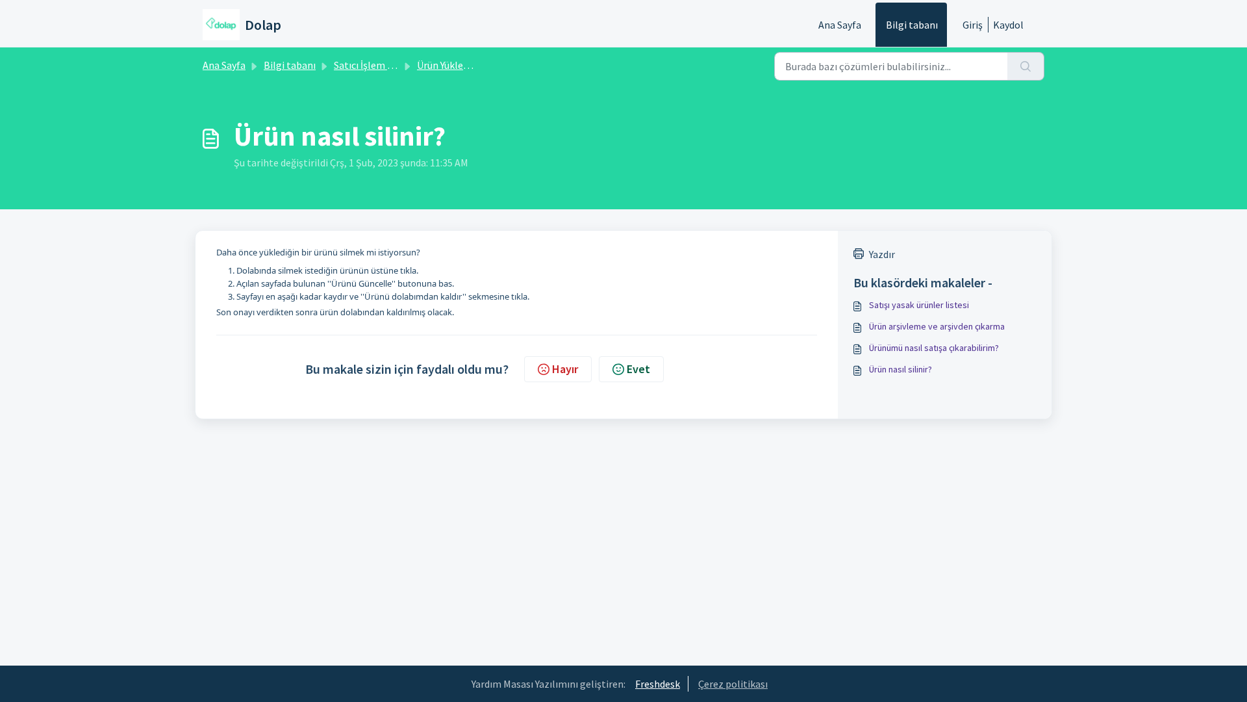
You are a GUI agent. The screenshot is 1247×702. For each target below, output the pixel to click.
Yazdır (882, 254)
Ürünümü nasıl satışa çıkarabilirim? (934, 348)
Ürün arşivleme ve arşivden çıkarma (937, 326)
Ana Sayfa (839, 24)
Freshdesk (657, 683)
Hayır (565, 368)
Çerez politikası (733, 683)
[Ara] (1025, 66)
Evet (638, 368)
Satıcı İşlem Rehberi (378, 65)
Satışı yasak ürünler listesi (919, 305)
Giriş (973, 24)
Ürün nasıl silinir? (900, 369)
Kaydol (1008, 24)
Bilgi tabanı (912, 24)
